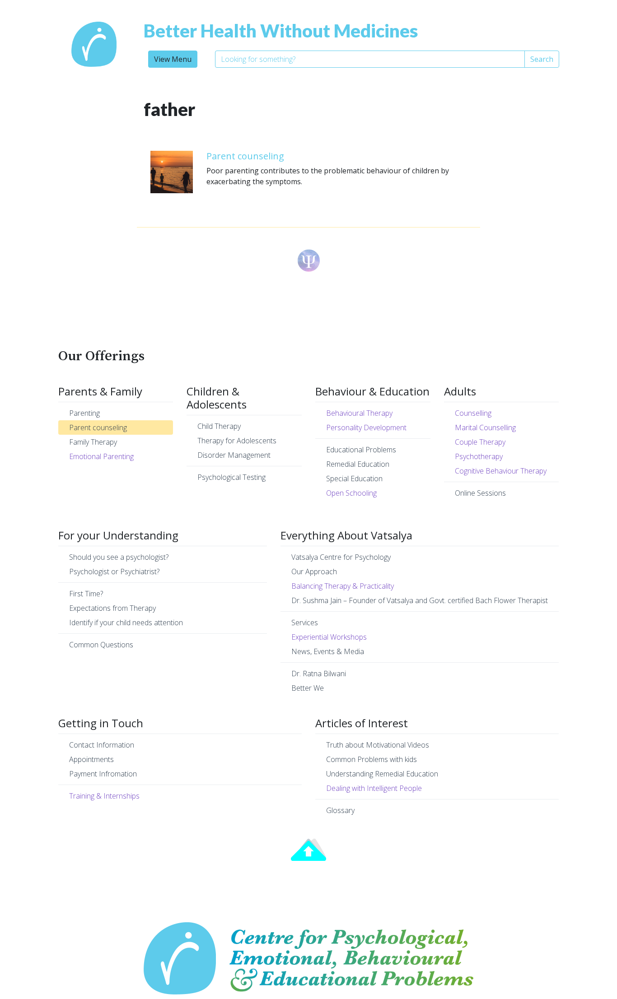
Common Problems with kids (371, 759)
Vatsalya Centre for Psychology (341, 557)
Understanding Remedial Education (382, 774)
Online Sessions (480, 493)
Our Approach (314, 571)
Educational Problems (361, 450)
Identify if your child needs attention (126, 622)
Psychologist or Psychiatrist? (114, 571)
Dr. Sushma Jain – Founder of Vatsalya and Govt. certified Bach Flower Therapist (419, 600)
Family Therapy (93, 442)
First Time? (86, 594)
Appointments (91, 759)
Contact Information (101, 745)
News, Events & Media (327, 651)
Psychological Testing (231, 477)
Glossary (340, 810)
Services (304, 622)
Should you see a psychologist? (118, 557)
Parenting (84, 413)
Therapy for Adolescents (236, 441)
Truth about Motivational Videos (377, 745)
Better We (307, 688)
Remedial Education (357, 464)
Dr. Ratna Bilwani (318, 673)
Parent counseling (245, 156)
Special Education (354, 478)
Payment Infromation (103, 774)
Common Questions (101, 645)
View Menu (173, 59)
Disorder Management (234, 455)
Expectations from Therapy (112, 608)
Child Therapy (219, 426)
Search (541, 59)
